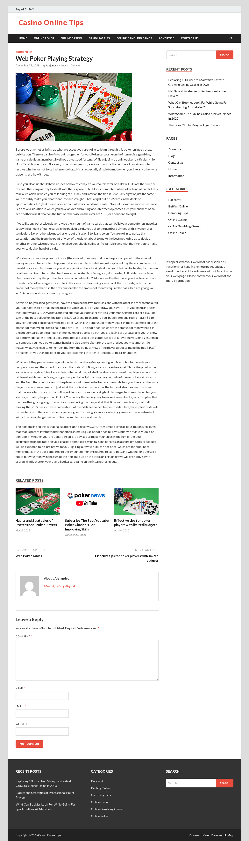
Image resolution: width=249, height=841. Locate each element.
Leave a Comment (71, 65)
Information (176, 175)
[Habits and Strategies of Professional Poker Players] (38, 516)
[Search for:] (199, 54)
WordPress (211, 835)
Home (23, 38)
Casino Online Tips (50, 22)
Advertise (166, 38)
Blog (171, 156)
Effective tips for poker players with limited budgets (135, 522)
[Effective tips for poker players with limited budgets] (136, 516)
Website (22, 724)
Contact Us (190, 38)
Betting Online (178, 206)
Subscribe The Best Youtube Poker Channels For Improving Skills (87, 524)
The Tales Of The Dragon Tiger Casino (194, 125)
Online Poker (44, 38)
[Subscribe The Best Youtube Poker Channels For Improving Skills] (87, 516)
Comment (24, 636)
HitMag (228, 835)
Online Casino (71, 38)
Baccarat (174, 199)
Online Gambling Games (134, 38)
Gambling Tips (99, 38)
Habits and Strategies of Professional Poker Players (36, 522)
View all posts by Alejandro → (62, 586)
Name (20, 688)
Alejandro (52, 65)
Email (21, 706)
